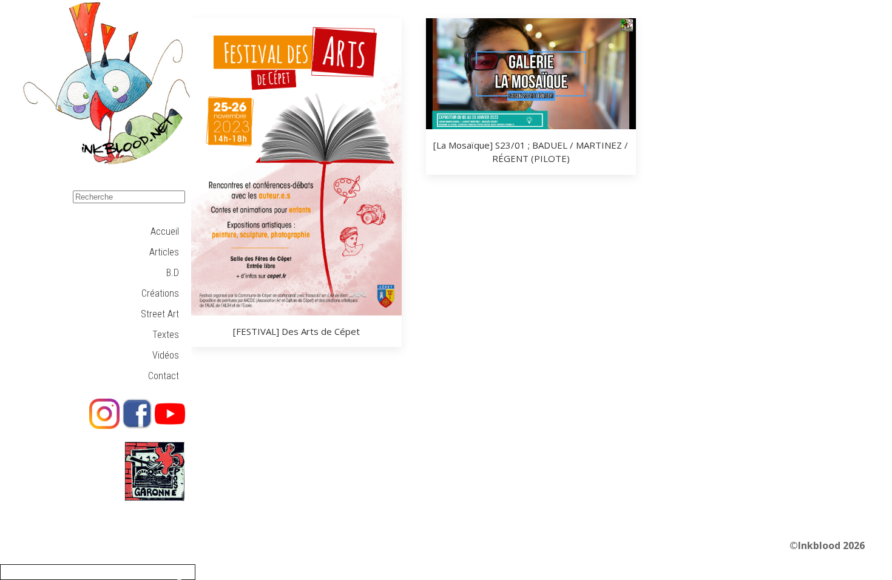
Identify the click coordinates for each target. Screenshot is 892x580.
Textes (165, 334)
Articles (164, 252)
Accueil (164, 231)
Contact (163, 376)
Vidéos (165, 355)
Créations (160, 293)
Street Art (160, 314)
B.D (172, 272)
